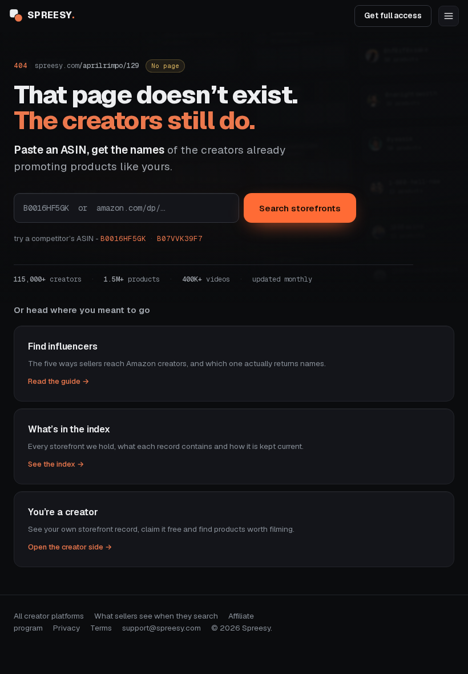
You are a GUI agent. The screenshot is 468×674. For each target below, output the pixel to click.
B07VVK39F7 (180, 238)
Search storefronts (300, 208)
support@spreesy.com (161, 628)
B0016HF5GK (123, 238)
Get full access (393, 15)
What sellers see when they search (156, 616)
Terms (101, 628)
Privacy (66, 628)
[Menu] (448, 16)
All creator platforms (49, 616)
